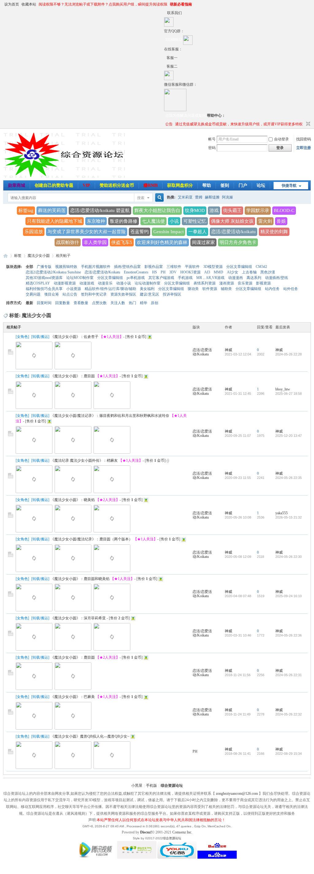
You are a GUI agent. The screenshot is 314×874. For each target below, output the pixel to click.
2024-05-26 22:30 (288, 556)
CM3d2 (261, 267)
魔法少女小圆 (39, 255)
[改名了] (165, 57)
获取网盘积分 (180, 185)
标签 (17, 255)
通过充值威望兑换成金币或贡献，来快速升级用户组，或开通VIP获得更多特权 (239, 124)
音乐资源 (245, 283)
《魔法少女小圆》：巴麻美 (73, 697)
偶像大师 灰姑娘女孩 (232, 221)
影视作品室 (153, 267)
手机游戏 (185, 278)
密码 (212, 148)
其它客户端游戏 (161, 278)
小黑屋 (136, 785)
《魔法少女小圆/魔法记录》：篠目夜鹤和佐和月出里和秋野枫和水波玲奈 (110, 415)
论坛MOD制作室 (80, 278)
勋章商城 (16, 185)
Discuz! (146, 832)
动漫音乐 (105, 283)
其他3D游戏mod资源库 (44, 278)
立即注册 (303, 148)
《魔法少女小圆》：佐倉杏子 (74, 337)
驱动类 (193, 289)
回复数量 (62, 303)
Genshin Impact (168, 231)
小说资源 (73, 289)
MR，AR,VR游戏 (210, 278)
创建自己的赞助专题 (54, 185)
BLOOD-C (284, 210)
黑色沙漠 (267, 272)
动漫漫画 (235, 278)
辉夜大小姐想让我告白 (157, 210)
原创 (154, 303)
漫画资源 (226, 283)
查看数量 (81, 303)
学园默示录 (257, 210)
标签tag (25, 210)
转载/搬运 (40, 337)
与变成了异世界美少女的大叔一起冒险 (87, 231)
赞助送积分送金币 (117, 185)
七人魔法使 (153, 221)
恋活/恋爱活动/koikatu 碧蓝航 (100, 210)
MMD (218, 272)
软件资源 (209, 289)
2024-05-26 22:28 (288, 354)
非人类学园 (95, 242)
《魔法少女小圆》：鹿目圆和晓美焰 (80, 579)
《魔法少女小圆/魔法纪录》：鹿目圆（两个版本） (91, 539)
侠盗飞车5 (121, 242)
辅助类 (226, 289)
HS (154, 272)
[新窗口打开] (10, 353)
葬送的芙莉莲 (52, 210)
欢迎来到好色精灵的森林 (162, 242)
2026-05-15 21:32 (288, 517)
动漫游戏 (86, 283)
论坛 (261, 185)
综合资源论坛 (5, 255)
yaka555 (281, 513)
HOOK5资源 (190, 272)
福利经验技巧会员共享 (44, 289)
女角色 (22, 337)
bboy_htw (282, 389)
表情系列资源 (204, 283)
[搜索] (158, 197)
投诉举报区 (172, 294)
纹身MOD (195, 210)
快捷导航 (289, 185)
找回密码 (303, 139)
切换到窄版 (307, 124)
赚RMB (151, 185)
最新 (29, 303)
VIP (86, 185)
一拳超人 (197, 231)
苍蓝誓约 (139, 231)
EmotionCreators (136, 272)
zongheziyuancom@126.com (237, 793)
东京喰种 (96, 221)
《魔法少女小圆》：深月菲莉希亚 (78, 618)
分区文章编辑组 (239, 267)
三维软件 (174, 267)
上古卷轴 (249, 272)
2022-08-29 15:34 (288, 753)
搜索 (140, 198)
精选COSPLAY (38, 283)
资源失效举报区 (123, 294)
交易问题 (33, 294)
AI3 (207, 272)
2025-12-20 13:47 (288, 435)
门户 (243, 185)
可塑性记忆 (194, 221)
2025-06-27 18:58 (288, 393)
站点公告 (70, 294)
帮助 (206, 185)
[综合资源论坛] (165, 66)
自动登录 (281, 139)
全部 (29, 267)
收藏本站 (28, 4)
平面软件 (192, 267)
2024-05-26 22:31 (288, 675)
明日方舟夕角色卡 (238, 242)
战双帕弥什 (67, 242)
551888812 (173, 39)
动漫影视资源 (65, 283)
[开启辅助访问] (165, 13)
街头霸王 (232, 210)
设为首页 (11, 4)
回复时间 (44, 303)
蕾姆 (198, 197)
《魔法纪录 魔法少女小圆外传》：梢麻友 (84, 460)
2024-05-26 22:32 (288, 714)
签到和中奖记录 (94, 294)
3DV (173, 272)
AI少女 (232, 272)
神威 (228, 350)
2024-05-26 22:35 (288, 478)
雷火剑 (265, 221)
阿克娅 (227, 197)
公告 (169, 124)
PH (163, 272)
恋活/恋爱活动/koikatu (233, 231)
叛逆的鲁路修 (123, 221)
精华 (143, 303)
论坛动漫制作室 (147, 283)
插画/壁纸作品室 (127, 267)
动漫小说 (123, 283)
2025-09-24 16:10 (288, 596)
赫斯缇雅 (212, 197)
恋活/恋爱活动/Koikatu (102, 272)
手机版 (151, 785)
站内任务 (272, 289)
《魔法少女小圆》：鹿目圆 (73, 376)
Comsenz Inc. (182, 832)
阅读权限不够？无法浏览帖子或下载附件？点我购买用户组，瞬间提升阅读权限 (103, 4)
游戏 (214, 210)
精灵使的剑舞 (274, 231)
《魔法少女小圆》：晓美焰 (73, 500)
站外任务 (290, 289)
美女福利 (147, 289)
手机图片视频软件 (95, 267)
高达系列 (254, 278)
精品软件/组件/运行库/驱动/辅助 (110, 289)
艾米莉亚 (185, 197)
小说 (174, 221)
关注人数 (117, 303)
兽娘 (281, 221)
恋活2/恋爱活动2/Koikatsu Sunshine (53, 272)
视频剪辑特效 (66, 267)
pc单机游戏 (136, 278)
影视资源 (263, 283)
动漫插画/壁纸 (276, 278)
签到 (224, 185)
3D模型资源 (213, 267)
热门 (132, 303)
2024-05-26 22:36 (288, 635)
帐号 (212, 139)
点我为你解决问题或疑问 (185, 115)
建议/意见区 (149, 294)
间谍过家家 (203, 242)
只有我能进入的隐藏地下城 (54, 221)
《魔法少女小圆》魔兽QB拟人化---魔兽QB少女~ (90, 736)
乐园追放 (34, 231)
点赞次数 (99, 303)
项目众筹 (51, 294)
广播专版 (44, 267)
